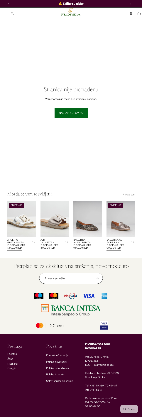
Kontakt (11, 368)
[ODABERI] (30, 231)
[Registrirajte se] (97, 278)
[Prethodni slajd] (11, 219)
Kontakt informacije (57, 355)
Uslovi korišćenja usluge (59, 381)
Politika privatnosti (56, 361)
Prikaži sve (129, 194)
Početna (12, 353)
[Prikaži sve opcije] (33, 241)
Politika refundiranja (57, 368)
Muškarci (12, 363)
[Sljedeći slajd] (32, 219)
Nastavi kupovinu (71, 112)
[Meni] (4, 13)
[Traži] (12, 13)
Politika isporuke (55, 374)
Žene (10, 358)
